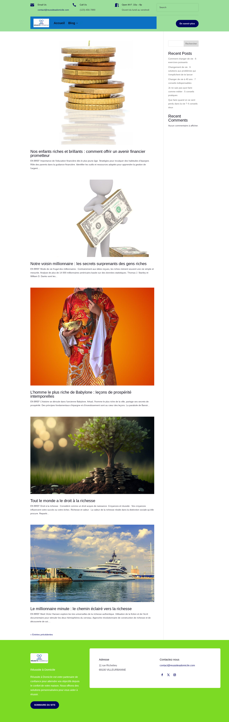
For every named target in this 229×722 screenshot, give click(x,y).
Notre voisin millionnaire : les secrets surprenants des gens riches (88, 263)
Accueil (59, 23)
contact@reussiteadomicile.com (53, 10)
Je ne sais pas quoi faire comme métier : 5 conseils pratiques (181, 91)
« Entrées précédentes (41, 634)
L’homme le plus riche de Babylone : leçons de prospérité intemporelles (80, 394)
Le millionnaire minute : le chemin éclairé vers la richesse (81, 608)
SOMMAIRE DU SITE (44, 705)
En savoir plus (187, 23)
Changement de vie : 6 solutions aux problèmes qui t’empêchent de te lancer (182, 71)
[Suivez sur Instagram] (174, 674)
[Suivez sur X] (168, 674)
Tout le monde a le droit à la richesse (62, 500)
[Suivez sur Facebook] (162, 674)
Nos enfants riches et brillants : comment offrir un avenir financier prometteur (87, 153)
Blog (71, 23)
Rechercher (191, 43)
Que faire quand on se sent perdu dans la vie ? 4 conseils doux (183, 104)
